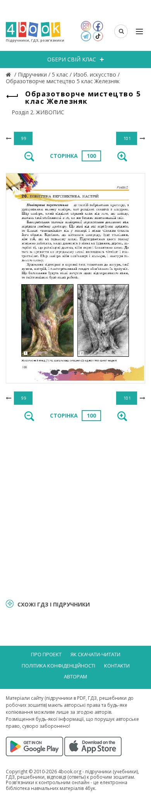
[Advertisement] (75, 509)
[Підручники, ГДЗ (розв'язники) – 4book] (9, 74)
